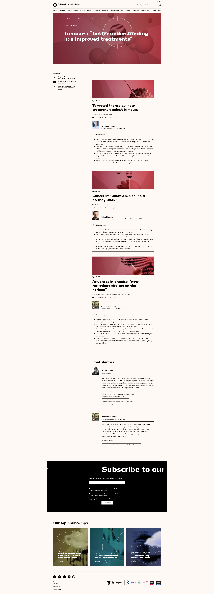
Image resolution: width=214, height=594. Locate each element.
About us (55, 581)
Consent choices (57, 589)
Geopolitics (136, 10)
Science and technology (116, 10)
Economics (97, 10)
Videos (154, 10)
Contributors (56, 584)
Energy (62, 10)
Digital (82, 10)
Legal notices (56, 586)
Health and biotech (72, 10)
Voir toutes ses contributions (109, 405)
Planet (55, 10)
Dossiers (69, 18)
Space (89, 10)
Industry (105, 10)
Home (65, 18)
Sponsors (55, 583)
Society (127, 10)
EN (160, 1)
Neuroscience (145, 10)
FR (157, 1)
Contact (55, 587)
